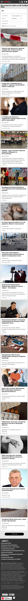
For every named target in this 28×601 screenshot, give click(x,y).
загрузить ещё (14, 534)
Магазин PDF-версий (7, 552)
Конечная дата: (5, 23)
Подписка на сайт (6, 547)
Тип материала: (5, 15)
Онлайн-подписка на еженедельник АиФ (12, 550)
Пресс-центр (16, 547)
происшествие (6, 61)
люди (3, 230)
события (4, 165)
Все (3, 10)
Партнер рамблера (19, 594)
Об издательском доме (7, 548)
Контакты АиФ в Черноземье (9, 545)
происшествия (6, 128)
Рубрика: (3, 18)
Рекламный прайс (6, 543)
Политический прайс (7, 557)
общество (4, 433)
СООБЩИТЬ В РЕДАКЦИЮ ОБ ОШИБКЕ (11, 559)
